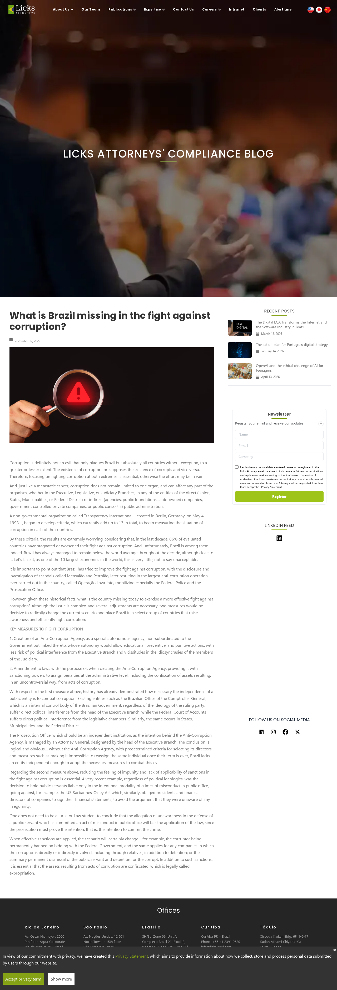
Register (279, 496)
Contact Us (183, 9)
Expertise (152, 9)
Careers (209, 9)
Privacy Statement (271, 486)
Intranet (237, 9)
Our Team (90, 9)
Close (334, 949)
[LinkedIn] (261, 732)
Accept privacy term (23, 979)
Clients (259, 9)
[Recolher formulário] (321, 423)
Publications (120, 9)
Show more (61, 979)
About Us (61, 9)
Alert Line (282, 9)
